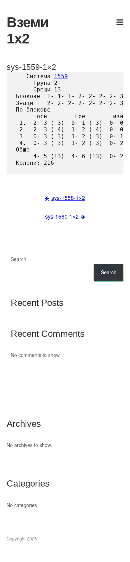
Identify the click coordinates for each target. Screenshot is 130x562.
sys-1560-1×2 (62, 216)
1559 (61, 76)
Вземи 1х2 (25, 30)
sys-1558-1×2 (68, 198)
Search (18, 258)
